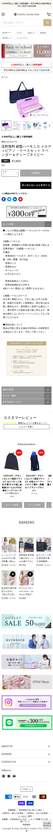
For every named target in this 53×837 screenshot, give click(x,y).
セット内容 (8, 224)
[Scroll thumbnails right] (49, 125)
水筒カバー (31, 33)
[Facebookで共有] (3, 199)
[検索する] (47, 22)
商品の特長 (8, 389)
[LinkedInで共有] (15, 199)
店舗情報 (12, 810)
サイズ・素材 (9, 395)
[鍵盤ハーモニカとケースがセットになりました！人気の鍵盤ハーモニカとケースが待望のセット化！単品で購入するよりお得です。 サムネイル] (6, 125)
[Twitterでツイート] (9, 199)
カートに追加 (12, 504)
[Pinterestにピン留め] (20, 199)
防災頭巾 (43, 33)
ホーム (4, 77)
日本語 (25, 789)
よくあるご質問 (25, 816)
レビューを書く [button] (26, 426)
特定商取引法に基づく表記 (30, 810)
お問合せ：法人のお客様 (37, 813)
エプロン (19, 33)
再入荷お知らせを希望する (36, 185)
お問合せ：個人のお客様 (12, 813)
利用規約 (26, 824)
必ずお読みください (13, 401)
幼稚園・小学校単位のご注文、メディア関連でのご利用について (25, 820)
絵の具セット (7, 38)
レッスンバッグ (22, 38)
